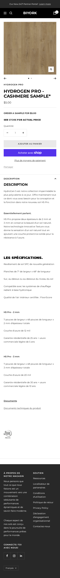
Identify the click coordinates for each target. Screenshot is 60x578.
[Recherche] (11, 13)
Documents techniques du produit (22, 408)
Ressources (39, 478)
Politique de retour (43, 502)
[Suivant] (55, 78)
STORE (12, 119)
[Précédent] (5, 78)
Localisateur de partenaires (41, 486)
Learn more (45, 4)
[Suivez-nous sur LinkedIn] (21, 555)
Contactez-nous (41, 526)
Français (10, 568)
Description (12, 178)
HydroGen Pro (13, 84)
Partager (8, 167)
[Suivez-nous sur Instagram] (14, 555)
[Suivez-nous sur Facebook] (7, 555)
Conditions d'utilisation (39, 495)
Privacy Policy (40, 508)
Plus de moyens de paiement (30, 160)
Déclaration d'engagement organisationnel (41, 517)
